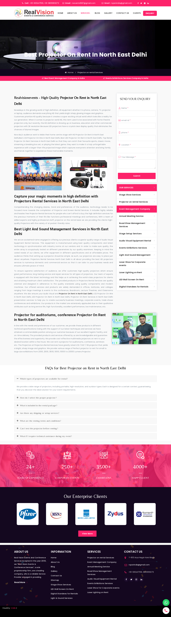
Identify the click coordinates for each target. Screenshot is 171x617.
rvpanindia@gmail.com (121, 3)
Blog (97, 13)
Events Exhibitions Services (133, 248)
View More (87, 533)
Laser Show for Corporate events (132, 264)
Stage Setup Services (130, 233)
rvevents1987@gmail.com (84, 3)
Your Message (128, 157)
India (13, 608)
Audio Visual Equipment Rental (135, 240)
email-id (126, 120)
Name (124, 108)
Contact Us (122, 13)
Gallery (108, 13)
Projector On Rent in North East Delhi (75, 293)
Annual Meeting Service (131, 216)
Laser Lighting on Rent (130, 272)
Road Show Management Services (132, 225)
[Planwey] (34, 13)
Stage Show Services (130, 194)
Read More (19, 582)
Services (85, 13)
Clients (137, 13)
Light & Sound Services (62, 598)
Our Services (126, 187)
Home (60, 13)
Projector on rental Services (133, 202)
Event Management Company (134, 209)
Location (126, 145)
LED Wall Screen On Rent (131, 279)
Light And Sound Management (135, 255)
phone (125, 132)
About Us (72, 13)
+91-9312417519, (37, 3)
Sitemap (55, 580)
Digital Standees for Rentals (133, 286)
